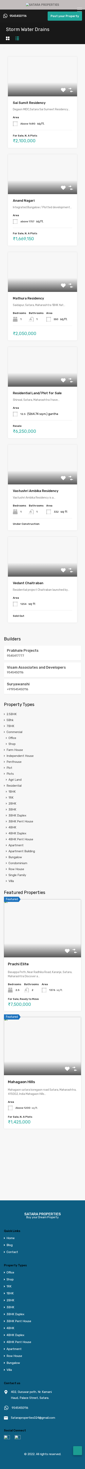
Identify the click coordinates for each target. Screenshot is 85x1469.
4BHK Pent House (20, 839)
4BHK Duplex (17, 833)
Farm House (15, 750)
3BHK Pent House (20, 821)
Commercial (14, 732)
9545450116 (17, 16)
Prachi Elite (18, 964)
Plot (9, 768)
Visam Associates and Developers (36, 667)
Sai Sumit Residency (29, 103)
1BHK (12, 791)
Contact (12, 1252)
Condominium (17, 863)
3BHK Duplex (17, 815)
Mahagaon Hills (21, 1082)
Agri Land (15, 779)
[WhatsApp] (77, 1450)
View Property (42, 88)
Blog (10, 1245)
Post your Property (65, 16)
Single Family (17, 875)
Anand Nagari (24, 200)
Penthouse (14, 762)
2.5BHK (12, 714)
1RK (10, 797)
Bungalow (15, 857)
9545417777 (15, 656)
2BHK (12, 803)
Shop (12, 744)
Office (12, 738)
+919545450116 (17, 689)
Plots (10, 774)
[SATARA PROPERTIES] (42, 5)
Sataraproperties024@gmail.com (33, 1418)
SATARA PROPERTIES (42, 1214)
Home (11, 1238)
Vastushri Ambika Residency (36, 491)
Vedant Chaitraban (28, 583)
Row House (16, 869)
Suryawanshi (18, 684)
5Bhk (10, 720)
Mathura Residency (28, 298)
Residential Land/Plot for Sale (37, 393)
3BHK (12, 809)
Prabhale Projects (23, 650)
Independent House (20, 756)
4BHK (12, 827)
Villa (11, 881)
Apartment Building (21, 851)
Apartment (16, 845)
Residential (14, 785)
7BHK (10, 726)
